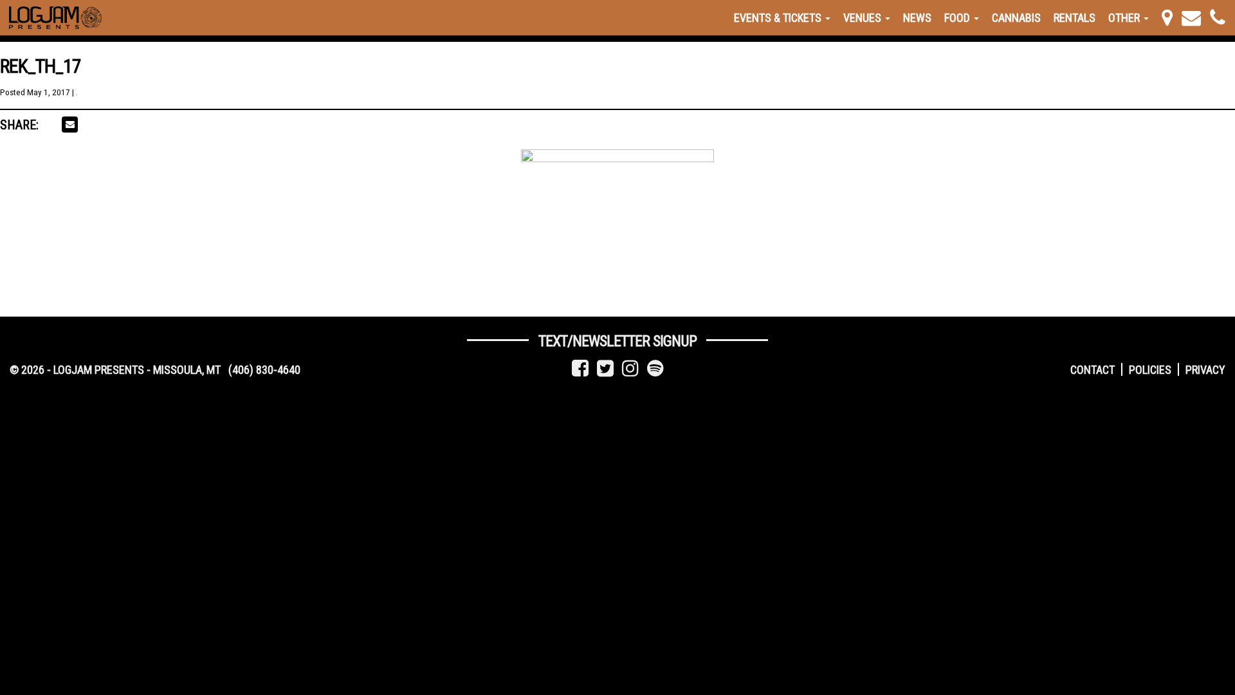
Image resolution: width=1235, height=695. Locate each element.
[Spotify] (655, 368)
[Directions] (1167, 17)
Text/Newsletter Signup (617, 341)
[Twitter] (605, 368)
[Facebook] (580, 368)
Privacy (1205, 369)
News (917, 17)
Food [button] (958, 17)
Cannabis (1016, 17)
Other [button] (1125, 17)
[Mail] (1191, 17)
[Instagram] (630, 368)
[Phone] (1218, 17)
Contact (1092, 369)
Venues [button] (863, 17)
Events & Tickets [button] (779, 17)
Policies (1150, 369)
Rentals (1074, 17)
